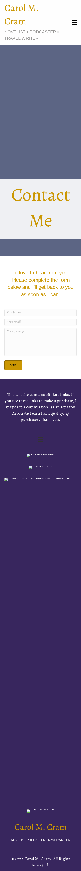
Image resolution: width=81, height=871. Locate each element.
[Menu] (74, 22)
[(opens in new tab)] (40, 639)
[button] (13, 365)
